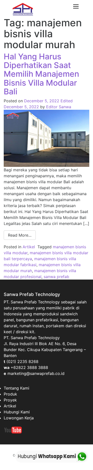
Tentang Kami (16, 388)
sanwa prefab (56, 276)
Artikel (29, 246)
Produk (10, 394)
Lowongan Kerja (19, 417)
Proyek (10, 400)
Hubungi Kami (17, 411)
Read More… (19, 235)
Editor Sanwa (58, 106)
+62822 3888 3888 (29, 367)
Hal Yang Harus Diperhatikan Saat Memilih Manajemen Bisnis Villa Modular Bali (41, 74)
